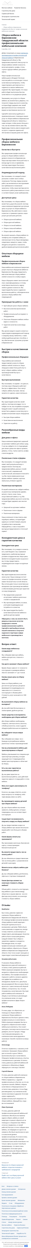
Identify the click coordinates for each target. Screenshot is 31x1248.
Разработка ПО (21, 1233)
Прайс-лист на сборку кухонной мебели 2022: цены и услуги (13, 1175)
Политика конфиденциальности (12, 1214)
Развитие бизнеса (20, 8)
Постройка (22, 1216)
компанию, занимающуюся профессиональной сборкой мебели (15, 55)
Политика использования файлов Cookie (15, 1211)
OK (26, 1246)
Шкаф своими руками (15, 1222)
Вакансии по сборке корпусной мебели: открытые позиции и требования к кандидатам (13, 1166)
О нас (10, 1203)
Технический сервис (8, 19)
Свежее (25, 1219)
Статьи (4, 1222)
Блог (3, 1186)
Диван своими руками (9, 1189)
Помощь (4, 1216)
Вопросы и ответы (12, 1186)
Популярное (13, 1216)
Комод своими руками (9, 1192)
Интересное (21, 1189)
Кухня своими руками (9, 1200)
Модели (4, 1203)
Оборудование (19, 1203)
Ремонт (18, 1219)
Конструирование (7, 1195)
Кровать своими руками (9, 1197)
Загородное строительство (10, 16)
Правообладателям (8, 1219)
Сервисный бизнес (8, 14)
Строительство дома (8, 11)
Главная (4, 25)
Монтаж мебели (7, 8)
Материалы (21, 1200)
